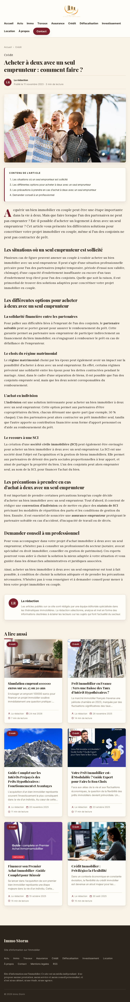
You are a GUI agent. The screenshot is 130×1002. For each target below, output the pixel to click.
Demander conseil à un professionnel (33, 195)
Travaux (42, 23)
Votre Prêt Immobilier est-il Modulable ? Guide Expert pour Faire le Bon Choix (92, 777)
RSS (55, 964)
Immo (30, 23)
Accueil (8, 23)
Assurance (57, 23)
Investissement (111, 23)
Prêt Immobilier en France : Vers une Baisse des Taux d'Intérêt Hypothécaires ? (91, 687)
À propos (24, 31)
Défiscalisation (89, 23)
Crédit (72, 23)
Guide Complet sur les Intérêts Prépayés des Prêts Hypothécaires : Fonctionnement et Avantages (30, 779)
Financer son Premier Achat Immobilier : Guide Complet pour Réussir (26, 870)
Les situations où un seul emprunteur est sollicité (40, 179)
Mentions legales (40, 964)
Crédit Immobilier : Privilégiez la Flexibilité (89, 868)
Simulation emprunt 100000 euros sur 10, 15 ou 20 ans (29, 685)
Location (9, 31)
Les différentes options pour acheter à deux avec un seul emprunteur (52, 184)
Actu (20, 23)
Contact (42, 31)
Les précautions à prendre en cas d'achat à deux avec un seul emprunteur (54, 189)
